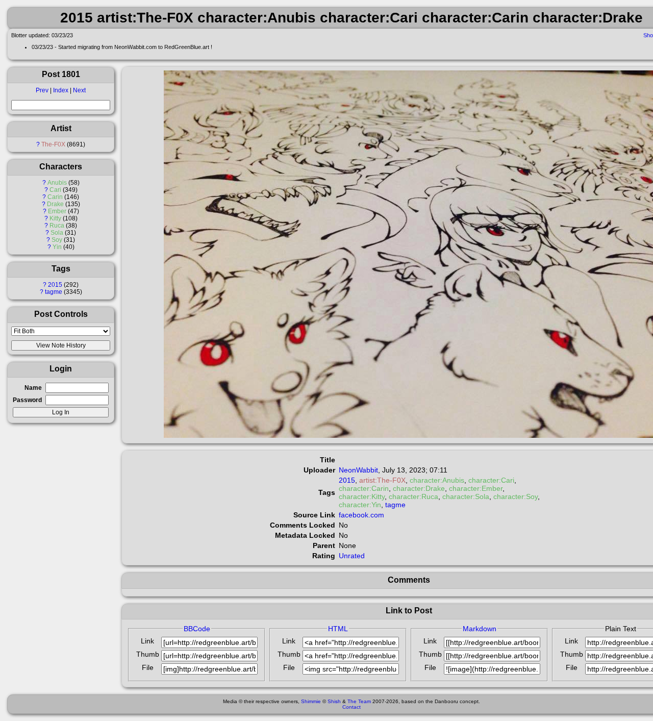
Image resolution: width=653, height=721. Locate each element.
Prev (42, 90)
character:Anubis (437, 480)
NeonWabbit (358, 470)
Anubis (57, 182)
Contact (351, 707)
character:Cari (491, 480)
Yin (57, 247)
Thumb (147, 654)
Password (27, 400)
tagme (53, 291)
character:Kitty (362, 496)
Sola (57, 232)
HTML (338, 629)
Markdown (479, 629)
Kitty (55, 218)
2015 (55, 284)
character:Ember (476, 488)
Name (33, 387)
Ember (57, 211)
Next (79, 90)
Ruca (56, 225)
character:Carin (364, 488)
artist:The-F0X (382, 480)
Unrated (352, 556)
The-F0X (53, 144)
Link (147, 641)
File (148, 667)
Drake (55, 204)
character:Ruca (413, 496)
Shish (334, 701)
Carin (55, 197)
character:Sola (465, 496)
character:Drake (419, 488)
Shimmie (311, 701)
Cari (55, 189)
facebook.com (361, 515)
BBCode (197, 629)
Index (60, 90)
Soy (57, 239)
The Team (359, 701)
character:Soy (515, 496)
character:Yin (360, 505)
